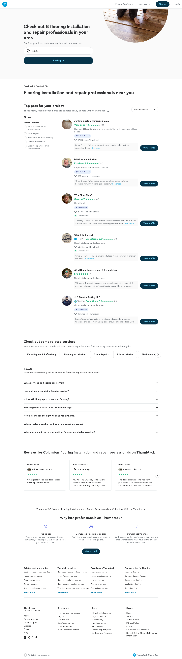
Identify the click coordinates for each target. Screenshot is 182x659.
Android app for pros (102, 633)
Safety (129, 616)
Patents (130, 626)
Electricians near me (99, 588)
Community (97, 619)
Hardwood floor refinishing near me (72, 572)
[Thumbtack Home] (5, 4)
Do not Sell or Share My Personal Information (141, 634)
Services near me (66, 623)
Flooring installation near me (69, 580)
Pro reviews (97, 626)
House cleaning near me (101, 576)
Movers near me (97, 580)
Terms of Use (132, 619)
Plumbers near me (98, 584)
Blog (26, 632)
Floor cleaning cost (32, 580)
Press (26, 629)
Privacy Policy (132, 623)
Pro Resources (99, 623)
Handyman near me (99, 572)
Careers (27, 626)
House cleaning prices (33, 576)
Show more (29, 592)
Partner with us (31, 619)
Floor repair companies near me (70, 584)
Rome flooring (131, 588)
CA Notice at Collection (137, 630)
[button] (79, 239)
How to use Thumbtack (69, 613)
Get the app (63, 619)
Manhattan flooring (133, 584)
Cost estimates (65, 626)
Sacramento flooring (133, 580)
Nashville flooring (132, 572)
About (26, 616)
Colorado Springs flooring (135, 576)
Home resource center (68, 630)
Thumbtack (28, 86)
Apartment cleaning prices (35, 588)
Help (128, 613)
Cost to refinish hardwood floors (37, 572)
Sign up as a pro (99, 616)
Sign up (61, 616)
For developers (30, 622)
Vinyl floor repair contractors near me (73, 588)
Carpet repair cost (31, 584)
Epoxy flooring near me (67, 576)
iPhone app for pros (101, 630)
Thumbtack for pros (101, 613)
